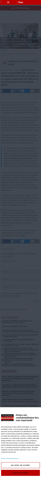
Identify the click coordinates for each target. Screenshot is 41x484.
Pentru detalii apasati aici (9, 458)
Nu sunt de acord (20, 465)
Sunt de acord (20, 473)
